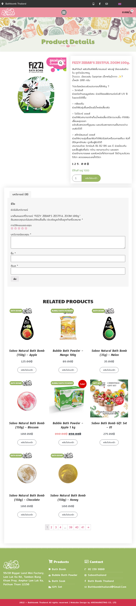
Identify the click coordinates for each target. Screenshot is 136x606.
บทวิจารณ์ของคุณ (21, 234)
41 (82, 527)
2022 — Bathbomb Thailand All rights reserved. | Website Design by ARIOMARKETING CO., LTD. (68, 602)
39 (70, 527)
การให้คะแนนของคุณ (21, 225)
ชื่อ (13, 253)
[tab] (20, 194)
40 (76, 527)
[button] (64, 12)
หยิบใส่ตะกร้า (91, 178)
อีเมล (14, 266)
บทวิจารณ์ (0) (20, 194)
